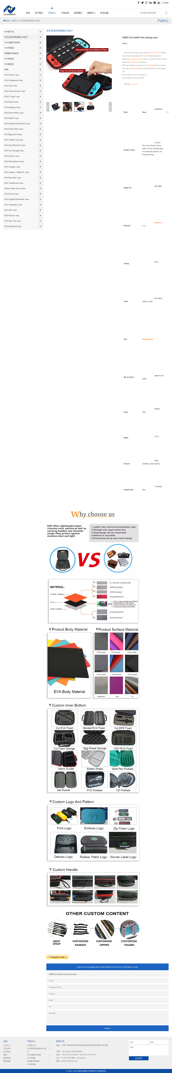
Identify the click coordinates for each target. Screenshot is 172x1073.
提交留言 (138, 1058)
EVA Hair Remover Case (14, 145)
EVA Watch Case (11, 118)
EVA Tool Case (10, 85)
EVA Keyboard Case (12, 226)
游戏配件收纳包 (11, 53)
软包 (6, 69)
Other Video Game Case (14, 188)
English (166, 2)
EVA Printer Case (11, 74)
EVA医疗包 (9, 31)
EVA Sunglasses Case (13, 80)
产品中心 (52, 12)
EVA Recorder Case (12, 177)
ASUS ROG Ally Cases (13, 129)
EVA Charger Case (12, 166)
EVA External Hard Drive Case (17, 123)
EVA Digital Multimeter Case (16, 199)
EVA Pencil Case (11, 101)
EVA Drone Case (11, 193)
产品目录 (65, 12)
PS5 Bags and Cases (13, 134)
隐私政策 (6, 1058)
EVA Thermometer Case (14, 91)
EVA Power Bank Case (13, 112)
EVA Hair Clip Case (12, 220)
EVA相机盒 (9, 64)
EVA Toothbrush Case (13, 183)
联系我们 (78, 12)
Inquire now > (59, 956)
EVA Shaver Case (11, 156)
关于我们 (39, 12)
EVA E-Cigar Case (12, 96)
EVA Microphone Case (14, 161)
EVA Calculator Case (13, 204)
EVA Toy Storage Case (14, 150)
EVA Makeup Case (12, 107)
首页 (28, 12)
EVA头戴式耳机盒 (12, 42)
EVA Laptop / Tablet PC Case (16, 172)
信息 (5, 1041)
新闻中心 (91, 12)
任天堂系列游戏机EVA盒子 (16, 37)
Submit (107, 1028)
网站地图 (6, 1061)
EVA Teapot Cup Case (13, 139)
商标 (5, 1055)
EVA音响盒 (9, 58)
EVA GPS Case (10, 210)
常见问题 (104, 12)
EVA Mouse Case (11, 215)
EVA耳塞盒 (9, 47)
